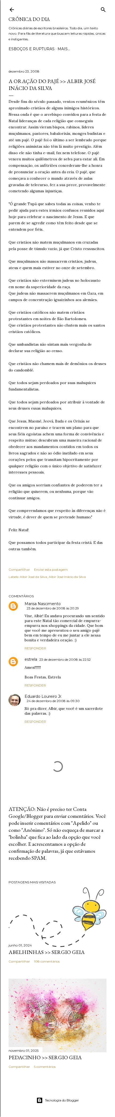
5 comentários (45, 1067)
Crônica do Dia (29, 19)
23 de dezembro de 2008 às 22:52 (65, 659)
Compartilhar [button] (19, 569)
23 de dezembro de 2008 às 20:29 (53, 608)
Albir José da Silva (33, 577)
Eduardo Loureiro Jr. (43, 696)
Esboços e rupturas (32, 48)
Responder (35, 648)
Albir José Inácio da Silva (67, 577)
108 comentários (47, 961)
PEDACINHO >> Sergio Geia (45, 1057)
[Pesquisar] (103, 8)
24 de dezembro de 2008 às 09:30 (53, 701)
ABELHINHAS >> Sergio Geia (47, 952)
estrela (31, 659)
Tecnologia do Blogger (62, 1100)
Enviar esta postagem (51, 569)
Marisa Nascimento (43, 603)
